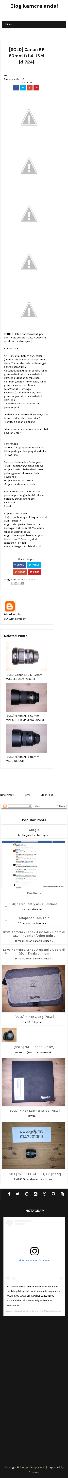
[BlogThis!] (16, 583)
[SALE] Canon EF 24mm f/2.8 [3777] (34, 1174)
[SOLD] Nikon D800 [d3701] (34, 1047)
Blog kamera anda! (34, 6)
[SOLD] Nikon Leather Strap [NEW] (34, 1111)
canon (31, 579)
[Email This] (13, 583)
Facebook (10, 502)
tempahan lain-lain (15, 542)
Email (7, 506)
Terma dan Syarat (21, 341)
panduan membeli (24, 484)
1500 (6, 75)
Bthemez (34, 1472)
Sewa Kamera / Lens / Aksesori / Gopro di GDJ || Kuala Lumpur (34, 951)
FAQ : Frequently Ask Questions (34, 904)
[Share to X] (19, 583)
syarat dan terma (23, 480)
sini (38, 546)
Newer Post (7, 794)
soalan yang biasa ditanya (28, 465)
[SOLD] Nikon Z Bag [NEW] (34, 1017)
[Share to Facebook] (22, 583)
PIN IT (36, 572)
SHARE (20, 565)
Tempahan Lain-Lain (34, 918)
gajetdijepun (22, 531)
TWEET (35, 565)
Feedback (34, 893)
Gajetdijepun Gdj (34, 1311)
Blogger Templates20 (33, 1467)
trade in (16, 520)
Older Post (46, 794)
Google (34, 830)
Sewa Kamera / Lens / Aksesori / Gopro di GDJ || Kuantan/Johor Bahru (34, 934)
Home (27, 794)
